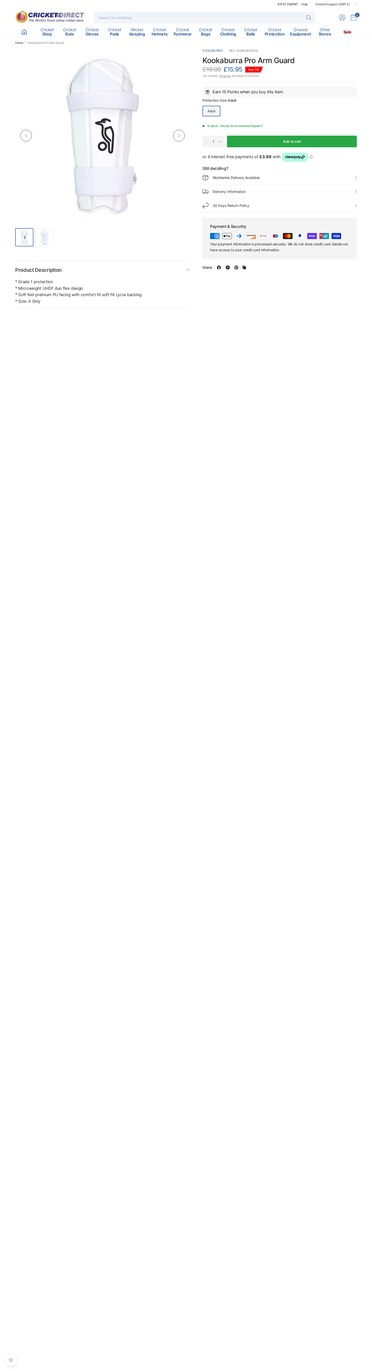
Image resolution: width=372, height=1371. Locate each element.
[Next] (179, 135)
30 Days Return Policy (231, 205)
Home (19, 42)
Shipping (225, 76)
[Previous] (26, 135)
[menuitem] (24, 32)
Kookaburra (212, 50)
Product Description (38, 270)
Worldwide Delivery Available (236, 177)
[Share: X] (227, 267)
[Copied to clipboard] (244, 267)
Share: (207, 267)
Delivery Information (229, 191)
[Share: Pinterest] (236, 267)
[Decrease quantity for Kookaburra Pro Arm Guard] (206, 142)
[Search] (308, 17)
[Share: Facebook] (219, 267)
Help (304, 4)
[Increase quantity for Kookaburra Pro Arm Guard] (220, 142)
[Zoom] (180, 57)
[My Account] (342, 17)
